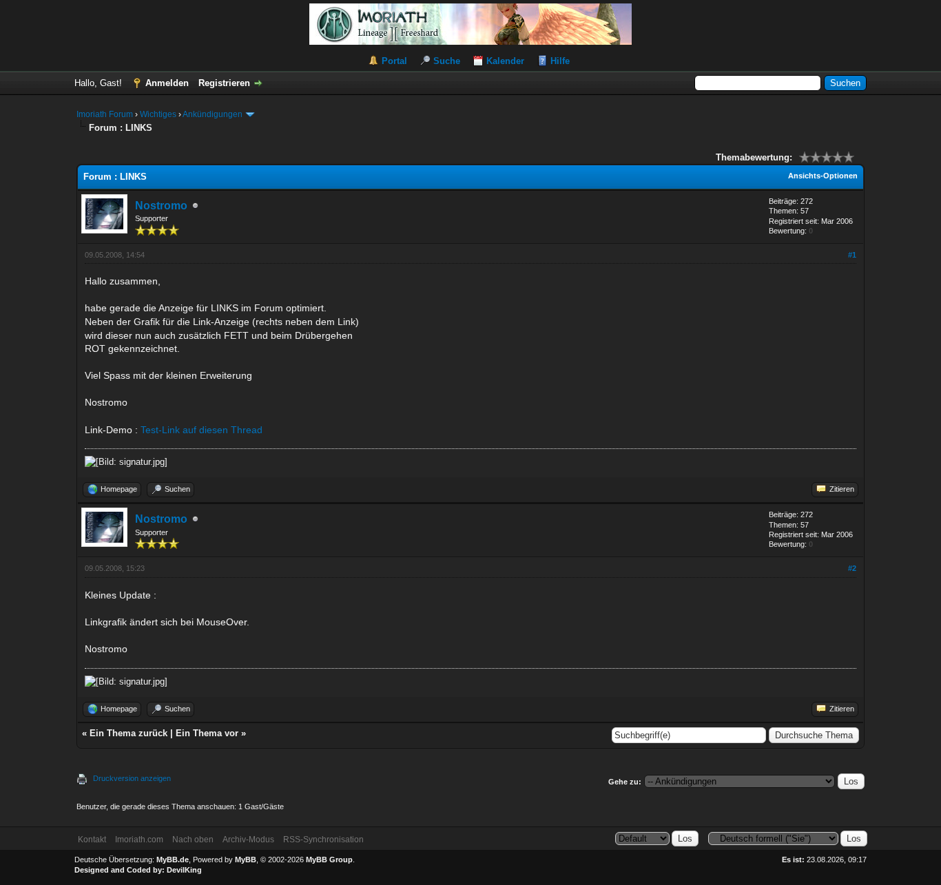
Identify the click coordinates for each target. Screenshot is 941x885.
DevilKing (184, 870)
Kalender (505, 61)
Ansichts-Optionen (823, 175)
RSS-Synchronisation (323, 839)
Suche (446, 61)
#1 (852, 255)
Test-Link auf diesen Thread (201, 429)
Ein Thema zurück (128, 733)
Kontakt (92, 839)
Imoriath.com (139, 839)
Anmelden (167, 83)
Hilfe (560, 61)
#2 (852, 568)
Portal (394, 61)
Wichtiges (158, 114)
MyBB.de (172, 859)
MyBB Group (329, 859)
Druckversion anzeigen (132, 778)
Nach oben (193, 839)
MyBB (245, 859)
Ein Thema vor (207, 733)
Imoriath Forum (104, 114)
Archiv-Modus (248, 839)
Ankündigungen (212, 114)
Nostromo (161, 205)
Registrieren (224, 83)
